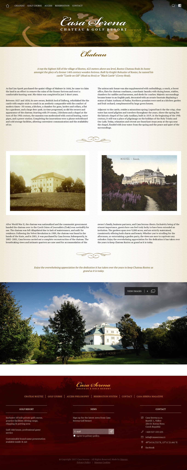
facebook (150, 447)
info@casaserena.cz (155, 437)
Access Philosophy (78, 396)
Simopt (124, 459)
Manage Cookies (102, 462)
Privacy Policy (84, 462)
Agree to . (88, 435)
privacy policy (92, 435)
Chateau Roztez (33, 396)
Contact (127, 396)
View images (137, 291)
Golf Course (55, 396)
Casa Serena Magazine (150, 396)
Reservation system (105, 396)
